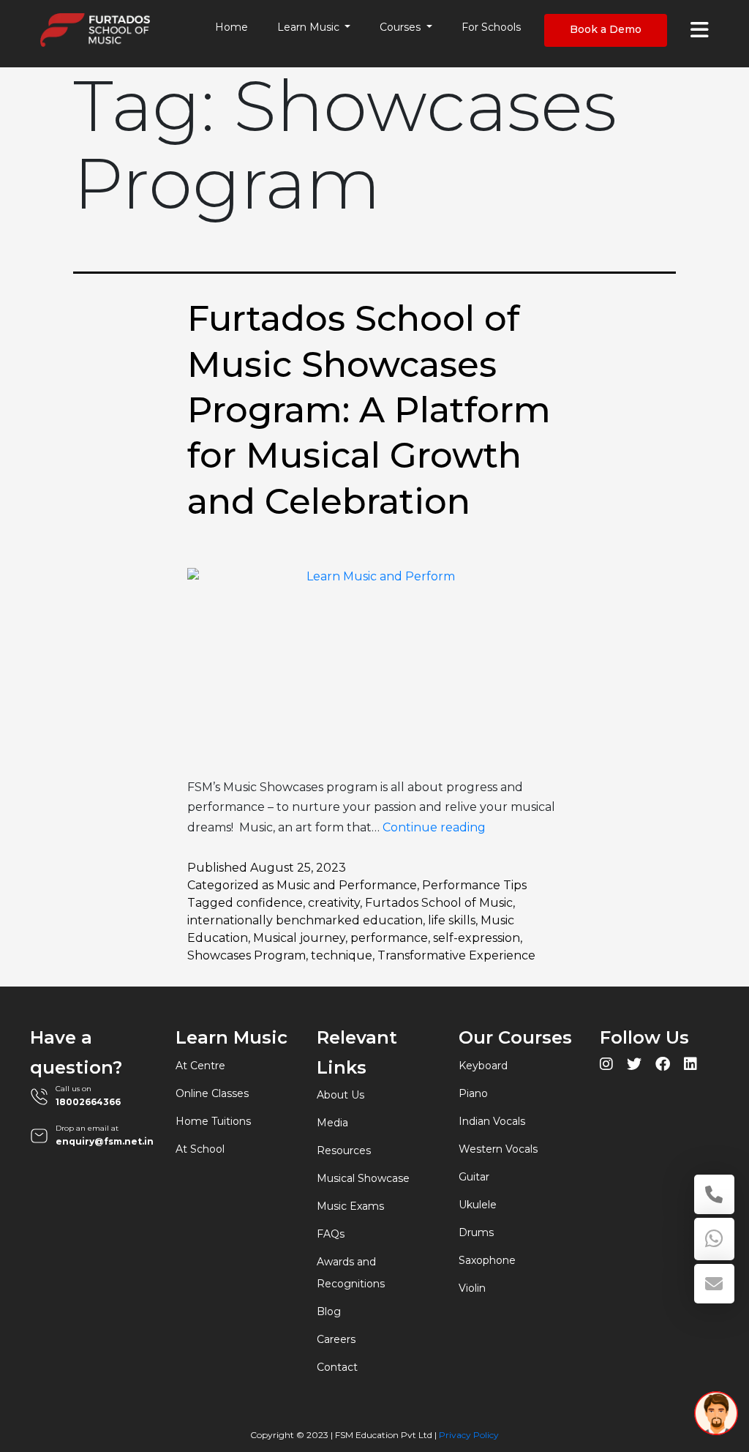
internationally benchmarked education (305, 920)
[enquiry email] (714, 1283)
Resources (344, 1150)
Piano (473, 1093)
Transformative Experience (456, 955)
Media (332, 1122)
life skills (451, 920)
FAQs (331, 1233)
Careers (336, 1339)
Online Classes (212, 1093)
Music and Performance (346, 885)
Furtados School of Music (439, 903)
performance (389, 938)
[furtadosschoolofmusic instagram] (606, 1066)
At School (200, 1149)
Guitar (474, 1176)
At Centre (200, 1065)
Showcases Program (246, 955)
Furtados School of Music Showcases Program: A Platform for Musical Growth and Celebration (369, 410)
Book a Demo (605, 29)
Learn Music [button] (309, 27)
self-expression (476, 938)
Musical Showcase (363, 1178)
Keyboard (483, 1065)
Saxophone (487, 1260)
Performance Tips (474, 885)
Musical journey (299, 938)
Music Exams (350, 1206)
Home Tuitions (213, 1121)
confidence (269, 903)
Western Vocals (498, 1149)
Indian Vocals (492, 1121)
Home (231, 27)
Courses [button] (402, 27)
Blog (329, 1311)
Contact (337, 1367)
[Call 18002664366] (714, 1194)
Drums (476, 1232)
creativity (334, 903)
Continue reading (434, 827)
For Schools (491, 27)
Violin (472, 1288)
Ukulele (478, 1204)
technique (341, 955)
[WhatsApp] (714, 1239)
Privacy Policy (469, 1434)
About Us (340, 1094)
